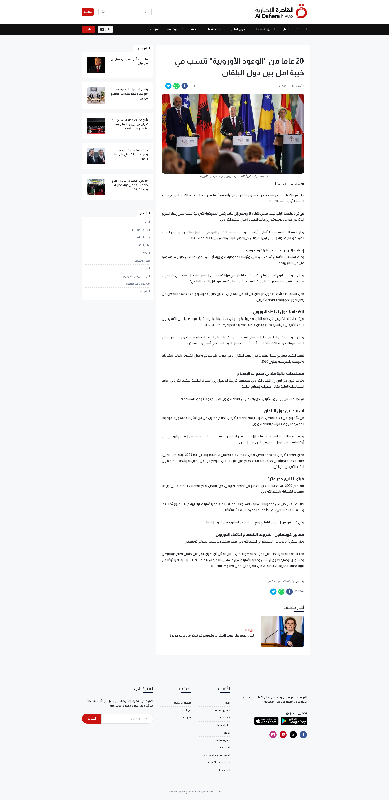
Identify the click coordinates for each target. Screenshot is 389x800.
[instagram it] (273, 734)
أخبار (286, 29)
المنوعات (144, 268)
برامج (107, 29)
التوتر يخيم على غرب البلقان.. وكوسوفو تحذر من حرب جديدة (212, 635)
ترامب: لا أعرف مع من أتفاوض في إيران (129, 61)
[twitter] (168, 86)
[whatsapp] (176, 86)
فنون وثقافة (175, 29)
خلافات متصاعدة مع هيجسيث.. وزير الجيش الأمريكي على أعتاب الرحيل (129, 154)
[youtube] (283, 734)
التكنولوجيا (144, 291)
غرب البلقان (274, 581)
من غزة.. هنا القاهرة (137, 283)
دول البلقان (288, 581)
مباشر (88, 11)
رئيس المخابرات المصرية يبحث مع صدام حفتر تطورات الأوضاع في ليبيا (129, 94)
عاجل (88, 29)
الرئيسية (302, 29)
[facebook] (184, 86)
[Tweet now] (293, 734)
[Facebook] (303, 734)
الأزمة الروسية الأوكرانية (136, 276)
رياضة (195, 29)
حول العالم (238, 29)
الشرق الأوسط (265, 29)
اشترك (91, 718)
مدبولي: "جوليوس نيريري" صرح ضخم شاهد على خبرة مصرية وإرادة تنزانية (129, 185)
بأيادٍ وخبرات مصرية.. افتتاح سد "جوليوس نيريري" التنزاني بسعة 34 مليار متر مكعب (130, 124)
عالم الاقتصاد (215, 29)
